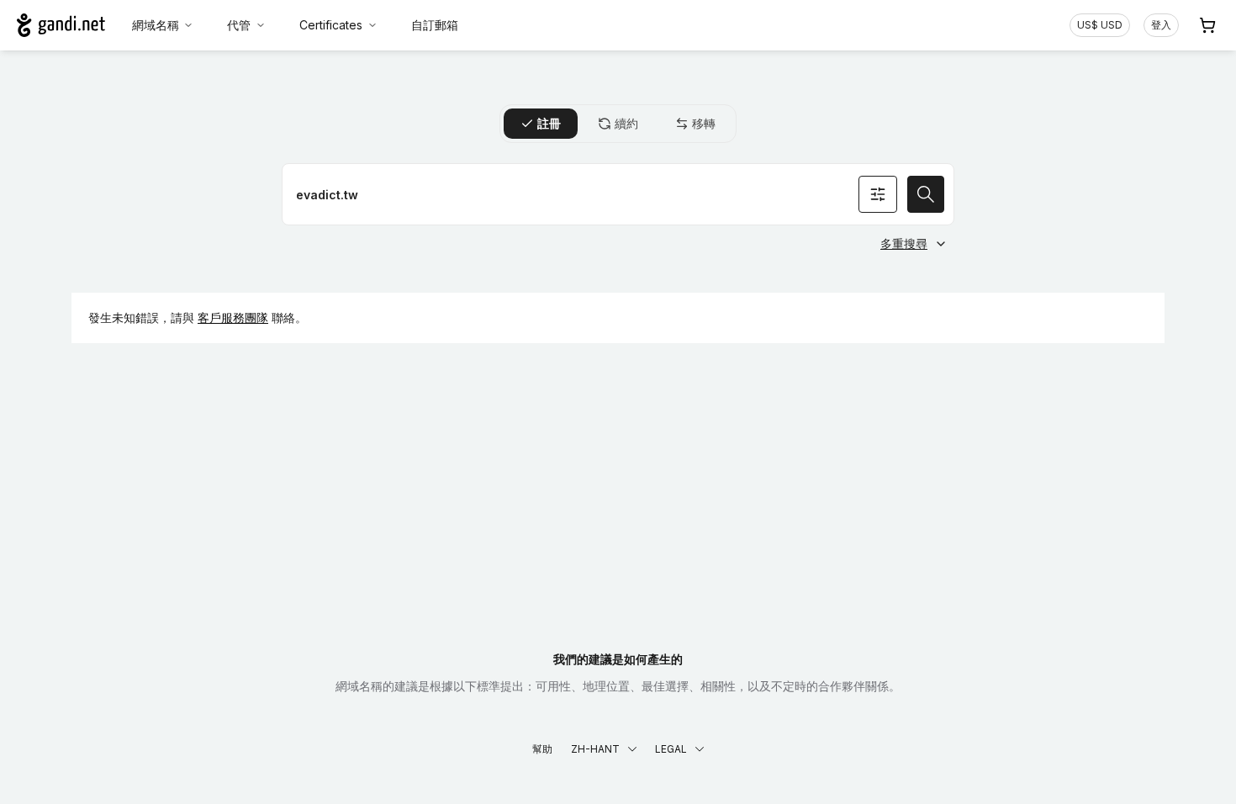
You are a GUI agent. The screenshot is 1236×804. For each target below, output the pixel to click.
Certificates (330, 25)
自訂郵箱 (434, 25)
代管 (239, 25)
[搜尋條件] (877, 194)
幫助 (542, 749)
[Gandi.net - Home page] (60, 25)
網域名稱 (155, 25)
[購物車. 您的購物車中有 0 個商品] (1207, 25)
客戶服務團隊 (233, 317)
